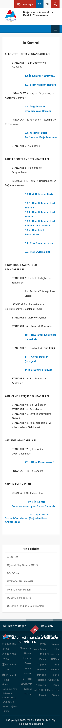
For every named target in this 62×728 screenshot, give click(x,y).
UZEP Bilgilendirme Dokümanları (25, 605)
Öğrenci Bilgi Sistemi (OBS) (22, 565)
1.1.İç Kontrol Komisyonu (40, 75)
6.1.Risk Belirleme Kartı (39, 194)
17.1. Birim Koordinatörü (39, 462)
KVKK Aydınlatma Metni (40, 649)
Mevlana (41, 674)
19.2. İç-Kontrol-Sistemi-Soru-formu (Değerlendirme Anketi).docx (27, 518)
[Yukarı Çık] (35, 628)
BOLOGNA (13, 573)
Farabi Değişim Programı (41, 664)
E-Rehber (27, 678)
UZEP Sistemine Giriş (19, 597)
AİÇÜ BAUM (41, 720)
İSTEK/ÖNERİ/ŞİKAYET (20, 581)
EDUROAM (26, 683)
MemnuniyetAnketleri (19, 589)
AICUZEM (12, 557)
